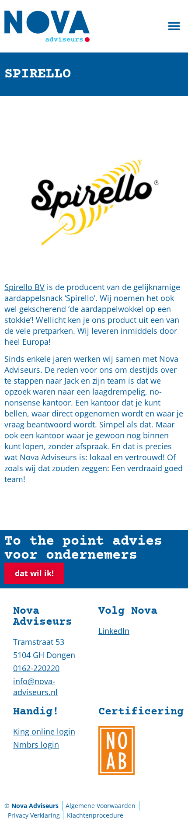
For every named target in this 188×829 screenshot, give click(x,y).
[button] (174, 26)
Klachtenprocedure (95, 815)
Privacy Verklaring (34, 815)
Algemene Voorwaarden (101, 805)
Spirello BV (24, 287)
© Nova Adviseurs (31, 805)
